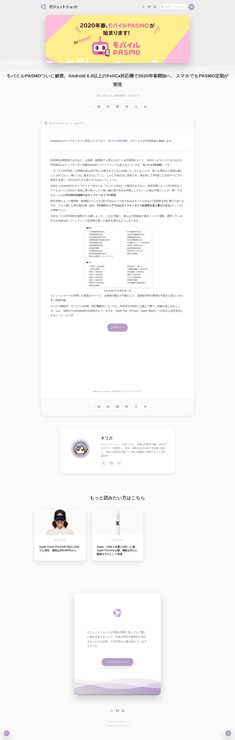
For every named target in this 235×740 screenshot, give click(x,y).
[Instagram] (119, 463)
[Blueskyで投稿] (145, 106)
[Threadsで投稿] (136, 106)
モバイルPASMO (117, 141)
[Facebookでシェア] (99, 106)
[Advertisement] (117, 362)
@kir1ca (123, 722)
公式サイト (117, 327)
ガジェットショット (59, 123)
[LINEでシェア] (126, 106)
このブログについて (117, 661)
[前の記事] (228, 733)
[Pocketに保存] (117, 106)
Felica (108, 391)
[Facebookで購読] (149, 7)
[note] (111, 463)
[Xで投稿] (89, 106)
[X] (104, 463)
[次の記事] (7, 733)
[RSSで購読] (155, 7)
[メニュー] (191, 7)
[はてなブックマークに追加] (108, 106)
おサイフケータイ (132, 391)
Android (98, 391)
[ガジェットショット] (59, 6)
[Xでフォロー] (143, 7)
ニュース (78, 123)
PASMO (117, 391)
